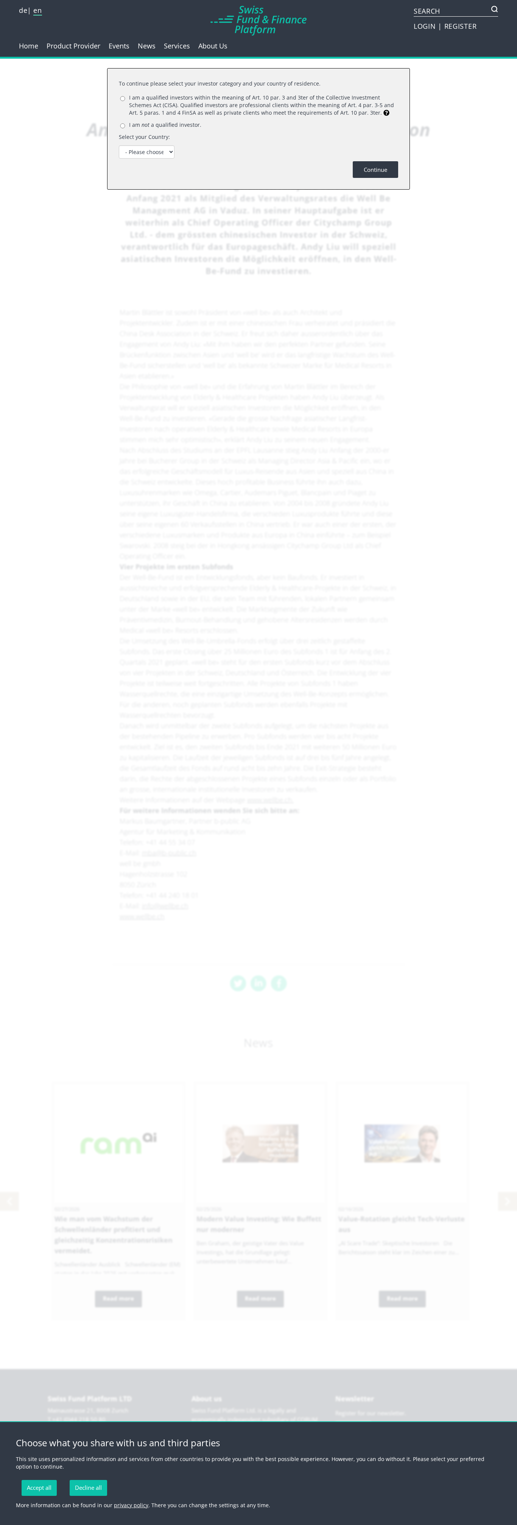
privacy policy (131, 1505)
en (37, 10)
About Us (212, 45)
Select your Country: (144, 136)
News (147, 45)
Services (177, 45)
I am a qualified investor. (165, 124)
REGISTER (460, 26)
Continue (375, 169)
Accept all (39, 1487)
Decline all (88, 1487)
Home (28, 45)
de (23, 10)
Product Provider (73, 45)
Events (119, 45)
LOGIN (426, 26)
